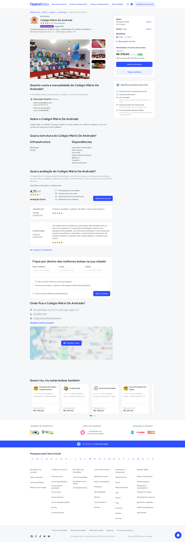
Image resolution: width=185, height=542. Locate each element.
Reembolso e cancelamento (142, 487)
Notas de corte (121, 477)
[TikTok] (40, 536)
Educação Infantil (59, 4)
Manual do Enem (122, 487)
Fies (117, 503)
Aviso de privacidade (78, 530)
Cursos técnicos (57, 497)
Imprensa (110, 530)
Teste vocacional (36, 477)
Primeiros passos (143, 482)
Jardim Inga (62, 12)
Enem (118, 482)
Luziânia (52, 12)
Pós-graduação (99, 492)
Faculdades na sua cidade (79, 482)
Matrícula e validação (145, 502)
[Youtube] (49, 536)
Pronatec (119, 508)
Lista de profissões (37, 482)
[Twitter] (44, 536)
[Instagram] (36, 536)
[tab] (91, 415)
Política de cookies (96, 530)
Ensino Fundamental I (78, 4)
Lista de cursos (57, 476)
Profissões (98, 487)
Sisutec (118, 513)
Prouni (118, 498)
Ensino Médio (117, 4)
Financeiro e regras (144, 492)
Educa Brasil (141, 513)
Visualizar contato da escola (42, 323)
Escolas (54, 507)
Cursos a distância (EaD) (60, 502)
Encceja (119, 518)
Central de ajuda (101, 444)
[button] (71, 212)
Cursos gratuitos (57, 513)
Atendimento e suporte (146, 497)
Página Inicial (35, 12)
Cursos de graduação (59, 482)
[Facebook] (31, 536)
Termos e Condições (59, 530)
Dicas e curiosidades (101, 482)
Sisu (117, 493)
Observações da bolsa (126, 41)
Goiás (44, 12)
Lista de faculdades (80, 477)
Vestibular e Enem (101, 476)
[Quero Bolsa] (39, 4)
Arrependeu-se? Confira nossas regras (95, 432)
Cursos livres (56, 492)
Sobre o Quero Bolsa (144, 476)
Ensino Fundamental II (100, 4)
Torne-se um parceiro (125, 530)
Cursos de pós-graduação (57, 487)
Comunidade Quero (80, 488)
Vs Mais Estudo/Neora (145, 507)
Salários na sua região (38, 487)
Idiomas (97, 497)
